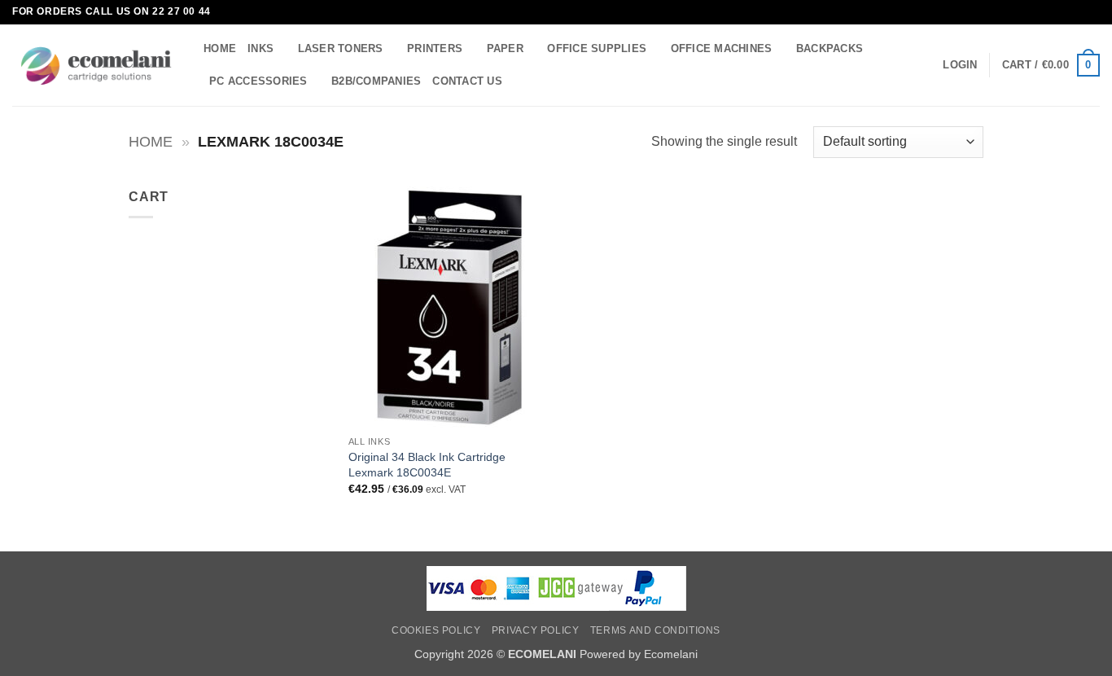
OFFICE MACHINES (722, 48)
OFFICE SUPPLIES (596, 48)
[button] (960, 65)
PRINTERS (434, 48)
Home (151, 141)
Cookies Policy (436, 630)
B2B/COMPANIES (376, 81)
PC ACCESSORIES (258, 81)
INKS (260, 48)
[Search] (520, 80)
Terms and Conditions (655, 630)
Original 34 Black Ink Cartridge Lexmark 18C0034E (427, 464)
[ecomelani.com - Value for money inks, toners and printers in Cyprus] (95, 65)
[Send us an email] (1092, 12)
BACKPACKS (829, 48)
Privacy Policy (536, 630)
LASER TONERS (340, 48)
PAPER (505, 48)
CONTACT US (467, 81)
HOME (220, 48)
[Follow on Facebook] (1076, 12)
